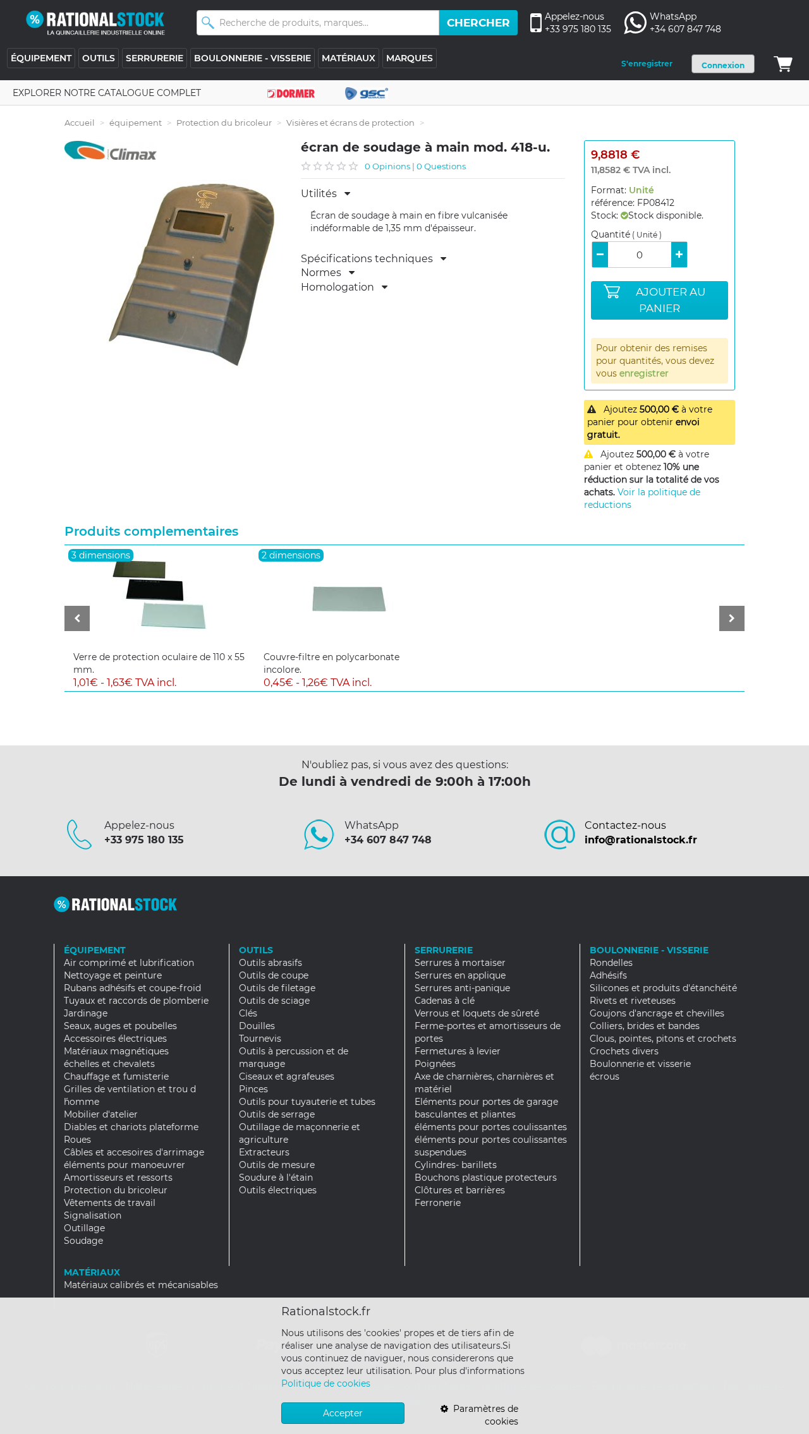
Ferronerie (438, 1202)
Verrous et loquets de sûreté (477, 1013)
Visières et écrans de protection (350, 122)
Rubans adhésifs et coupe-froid (132, 988)
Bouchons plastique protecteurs (486, 1177)
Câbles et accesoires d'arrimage (134, 1152)
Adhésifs (608, 975)
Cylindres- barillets (456, 1165)
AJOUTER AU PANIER (670, 300)
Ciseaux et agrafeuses (286, 1076)
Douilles (257, 1026)
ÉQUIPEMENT (41, 58)
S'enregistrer (646, 63)
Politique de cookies (325, 1383)
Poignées (435, 1063)
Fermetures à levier (458, 1051)
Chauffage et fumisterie (116, 1076)
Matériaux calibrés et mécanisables (141, 1285)
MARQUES (409, 58)
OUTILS (98, 58)
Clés (248, 1013)
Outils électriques (278, 1190)
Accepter (343, 1413)
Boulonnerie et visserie (640, 1063)
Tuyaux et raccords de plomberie (136, 1000)
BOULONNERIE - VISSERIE (252, 58)
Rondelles (611, 962)
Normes (325, 273)
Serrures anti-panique (462, 988)
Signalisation (92, 1215)
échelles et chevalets (109, 1063)
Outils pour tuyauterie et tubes (307, 1101)
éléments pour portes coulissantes (491, 1127)
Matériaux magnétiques (116, 1051)
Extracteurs (264, 1152)
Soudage (83, 1240)
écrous (604, 1076)
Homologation (341, 287)
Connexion (723, 65)
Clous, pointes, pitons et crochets (663, 1038)
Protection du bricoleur (224, 122)
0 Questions (441, 166)
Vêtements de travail (109, 1202)
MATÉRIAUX (348, 58)
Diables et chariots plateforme (131, 1127)
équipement (135, 122)
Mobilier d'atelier (101, 1114)
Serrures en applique (460, 975)
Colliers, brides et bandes (645, 1026)
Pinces (253, 1089)
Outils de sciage (274, 1000)
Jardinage (85, 1013)
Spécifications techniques (371, 259)
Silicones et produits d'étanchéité (663, 988)
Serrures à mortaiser (460, 962)
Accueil (79, 122)
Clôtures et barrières (460, 1190)
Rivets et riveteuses (633, 1000)
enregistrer (644, 373)
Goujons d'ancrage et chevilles (657, 1013)
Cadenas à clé (445, 1000)
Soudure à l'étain (276, 1177)
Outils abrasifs (270, 962)
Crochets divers (624, 1051)
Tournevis (260, 1038)
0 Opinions (387, 166)
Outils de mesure (277, 1165)
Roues (77, 1139)
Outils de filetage (277, 988)
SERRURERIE (154, 58)
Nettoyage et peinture (113, 975)
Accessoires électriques (115, 1038)
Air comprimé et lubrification (129, 962)
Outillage (84, 1228)
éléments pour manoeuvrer (124, 1165)
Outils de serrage (277, 1114)
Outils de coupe (273, 975)
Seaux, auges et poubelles (120, 1026)
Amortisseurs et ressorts (118, 1177)
